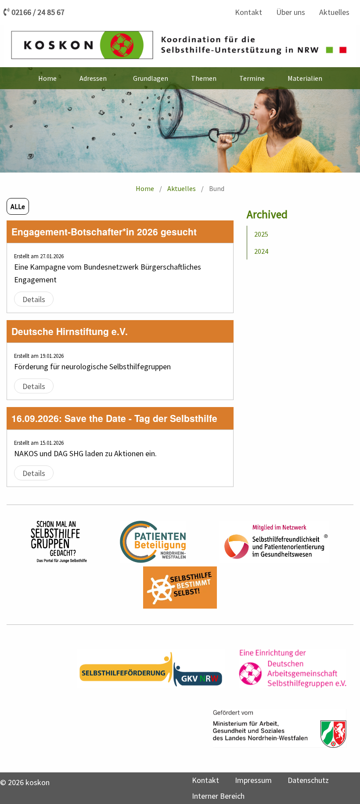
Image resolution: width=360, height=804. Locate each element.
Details (33, 299)
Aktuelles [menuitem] (334, 12)
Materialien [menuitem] (305, 78)
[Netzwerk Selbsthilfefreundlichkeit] (274, 542)
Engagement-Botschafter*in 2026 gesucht (104, 231)
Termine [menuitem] (252, 78)
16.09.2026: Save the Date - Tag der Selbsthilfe (114, 418)
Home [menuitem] (47, 78)
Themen (203, 78)
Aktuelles (181, 188)
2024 (261, 251)
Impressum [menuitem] (253, 780)
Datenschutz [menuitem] (308, 780)
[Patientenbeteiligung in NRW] (153, 542)
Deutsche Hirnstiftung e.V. (69, 331)
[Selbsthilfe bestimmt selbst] (180, 587)
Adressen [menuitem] (93, 78)
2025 (261, 234)
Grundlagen (150, 78)
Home (145, 188)
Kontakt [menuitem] (248, 12)
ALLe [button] (18, 206)
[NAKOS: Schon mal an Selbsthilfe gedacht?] (59, 542)
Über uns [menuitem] (290, 12)
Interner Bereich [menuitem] (218, 796)
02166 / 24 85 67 (38, 12)
